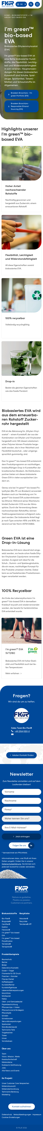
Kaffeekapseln (7, 982)
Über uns (6, 1048)
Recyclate (23, 921)
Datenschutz (7, 1114)
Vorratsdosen (7, 1041)
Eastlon (5, 927)
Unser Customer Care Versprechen (15, 1083)
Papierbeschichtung (10, 1004)
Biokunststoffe (20, 15)
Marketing (6, 1094)
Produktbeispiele (10, 954)
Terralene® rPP (25, 924)
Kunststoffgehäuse (9, 987)
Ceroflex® (6, 924)
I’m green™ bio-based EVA (10, 934)
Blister (4, 965)
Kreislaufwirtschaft (9, 1059)
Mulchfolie (6, 993)
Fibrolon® (6, 930)
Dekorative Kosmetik (10, 968)
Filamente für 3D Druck (11, 973)
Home (7, 15)
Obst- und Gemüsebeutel (12, 1001)
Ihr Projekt (7, 1078)
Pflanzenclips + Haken (11, 1007)
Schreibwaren (7, 1018)
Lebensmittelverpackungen (13, 990)
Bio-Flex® (6, 918)
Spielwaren (6, 1024)
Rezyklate (24, 913)
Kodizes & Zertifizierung (11, 1065)
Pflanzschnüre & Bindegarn (13, 1010)
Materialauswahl (9, 1086)
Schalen (5, 1016)
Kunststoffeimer (8, 985)
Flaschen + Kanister (10, 976)
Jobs (4, 1068)
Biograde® (6, 921)
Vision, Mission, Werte (11, 1056)
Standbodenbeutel (9, 1027)
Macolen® (23, 918)
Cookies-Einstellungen (11, 1117)
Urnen (4, 1038)
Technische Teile (8, 1030)
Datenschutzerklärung (11, 864)
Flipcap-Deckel (8, 979)
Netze (4, 999)
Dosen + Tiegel (8, 971)
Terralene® (6, 944)
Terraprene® (7, 947)
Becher (4, 962)
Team (4, 1054)
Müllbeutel (6, 996)
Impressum (36, 1114)
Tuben (4, 1035)
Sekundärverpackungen (11, 1021)
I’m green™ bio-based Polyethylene (10, 939)
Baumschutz (7, 959)
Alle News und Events (10, 1071)
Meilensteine (7, 1062)
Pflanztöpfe (6, 1013)
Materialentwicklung (10, 1089)
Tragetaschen (7, 1032)
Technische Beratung (10, 1092)
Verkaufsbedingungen (22, 1114)
